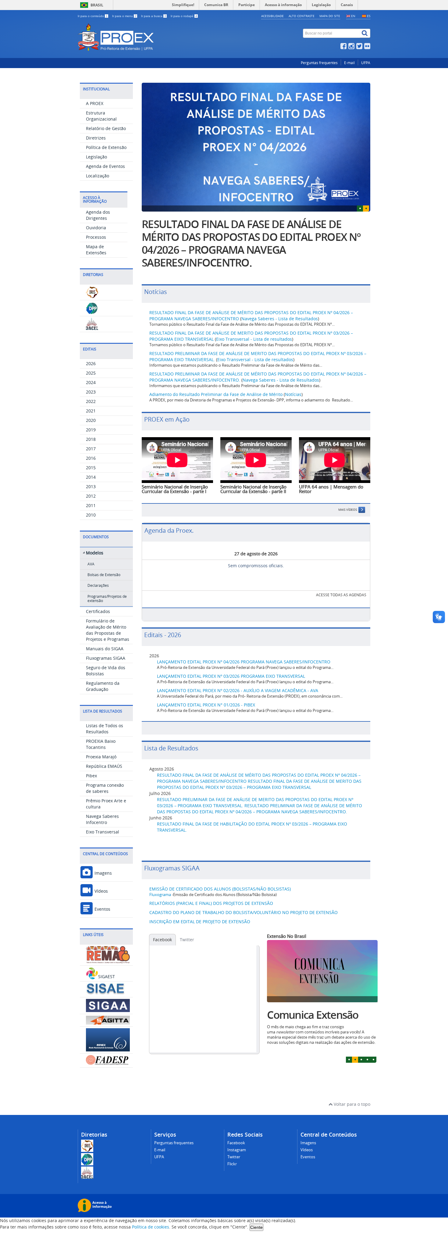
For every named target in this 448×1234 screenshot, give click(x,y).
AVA (90, 564)
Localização (97, 176)
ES (368, 16)
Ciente (256, 1227)
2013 (91, 486)
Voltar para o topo (351, 1104)
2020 (91, 420)
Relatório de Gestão (106, 128)
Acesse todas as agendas (341, 595)
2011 (91, 505)
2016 (91, 458)
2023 (91, 392)
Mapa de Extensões (96, 250)
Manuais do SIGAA (104, 648)
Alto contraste (302, 16)
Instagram (236, 1149)
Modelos (94, 553)
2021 (91, 411)
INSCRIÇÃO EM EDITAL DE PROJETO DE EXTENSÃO (199, 921)
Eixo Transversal (102, 832)
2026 (91, 363)
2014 (91, 477)
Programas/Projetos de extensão (107, 598)
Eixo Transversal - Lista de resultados (254, 339)
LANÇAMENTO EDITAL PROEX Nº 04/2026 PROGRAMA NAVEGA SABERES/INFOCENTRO (243, 662)
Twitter (187, 939)
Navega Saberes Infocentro (102, 819)
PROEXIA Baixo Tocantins (101, 744)
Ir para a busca (153, 16)
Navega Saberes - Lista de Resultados (279, 318)
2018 (91, 439)
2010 (91, 515)
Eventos (101, 909)
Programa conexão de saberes (105, 788)
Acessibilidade (272, 16)
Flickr (232, 1164)
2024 (91, 382)
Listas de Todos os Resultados (104, 729)
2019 (91, 430)
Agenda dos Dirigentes (98, 215)
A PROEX (94, 103)
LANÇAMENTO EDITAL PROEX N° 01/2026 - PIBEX (206, 705)
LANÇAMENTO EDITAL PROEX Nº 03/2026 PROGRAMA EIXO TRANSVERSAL (231, 676)
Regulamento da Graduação (102, 686)
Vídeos (100, 891)
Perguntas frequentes (319, 62)
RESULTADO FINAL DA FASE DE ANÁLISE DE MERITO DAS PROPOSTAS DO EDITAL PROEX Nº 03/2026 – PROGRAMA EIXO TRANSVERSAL (259, 784)
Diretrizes (96, 138)
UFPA (365, 62)
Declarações (98, 585)
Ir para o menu (124, 16)
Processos (96, 237)
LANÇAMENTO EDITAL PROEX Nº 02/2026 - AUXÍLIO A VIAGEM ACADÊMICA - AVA (237, 690)
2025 (91, 373)
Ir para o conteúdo (93, 16)
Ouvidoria (96, 227)
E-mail (349, 62)
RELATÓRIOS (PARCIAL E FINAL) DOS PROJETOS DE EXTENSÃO (211, 903)
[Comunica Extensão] (322, 971)
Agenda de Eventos (105, 166)
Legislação (96, 157)
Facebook (162, 939)
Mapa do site (329, 16)
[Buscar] (365, 33)
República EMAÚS (104, 766)
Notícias (293, 394)
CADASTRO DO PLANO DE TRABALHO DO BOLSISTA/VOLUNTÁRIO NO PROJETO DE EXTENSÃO (243, 912)
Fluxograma (160, 894)
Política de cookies (150, 1227)
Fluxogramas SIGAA (105, 658)
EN (353, 16)
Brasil (97, 5)
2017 (91, 449)
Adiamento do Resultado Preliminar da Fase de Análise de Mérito (216, 394)
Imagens (102, 873)
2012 (91, 496)
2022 (91, 401)
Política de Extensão (106, 147)
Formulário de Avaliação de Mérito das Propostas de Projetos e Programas (107, 630)
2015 (91, 467)
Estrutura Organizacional (101, 116)
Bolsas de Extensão (103, 574)
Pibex (91, 776)
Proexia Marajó (101, 757)
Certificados (98, 611)
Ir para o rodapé (184, 16)
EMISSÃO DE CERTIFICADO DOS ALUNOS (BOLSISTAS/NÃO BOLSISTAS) (220, 889)
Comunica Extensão (312, 1014)
